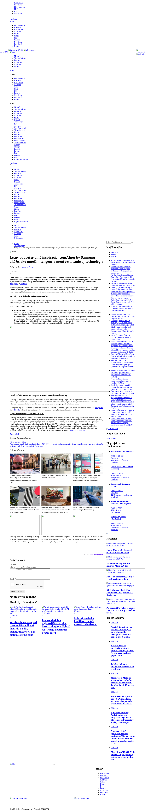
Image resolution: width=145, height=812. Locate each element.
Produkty (17, 149)
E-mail (31, 267)
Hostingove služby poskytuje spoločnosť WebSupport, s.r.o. (95, 802)
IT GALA (18, 27)
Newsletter (18, 13)
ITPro (16, 124)
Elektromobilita (19, 7)
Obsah (13, 579)
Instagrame (99, 408)
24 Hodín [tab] (114, 252)
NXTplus (17, 31)
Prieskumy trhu (19, 141)
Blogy (16, 36)
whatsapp (25, 267)
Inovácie (17, 151)
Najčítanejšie (18, 238)
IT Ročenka (18, 29)
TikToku (17, 410)
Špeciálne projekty (20, 128)
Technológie (18, 122)
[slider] (14, 269)
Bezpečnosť (18, 136)
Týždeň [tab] (113, 254)
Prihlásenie (13, 19)
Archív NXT (18, 62)
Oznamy (17, 145)
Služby (12, 21)
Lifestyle (17, 155)
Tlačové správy (19, 130)
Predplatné (18, 5)
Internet (17, 134)
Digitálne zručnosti (21, 159)
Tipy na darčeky (20, 58)
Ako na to (17, 126)
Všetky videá (111, 438)
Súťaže (16, 34)
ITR (15, 11)
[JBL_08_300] (112, 429)
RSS (15, 38)
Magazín (17, 56)
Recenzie (17, 60)
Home (16, 244)
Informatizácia (19, 138)
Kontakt (17, 46)
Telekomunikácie (20, 143)
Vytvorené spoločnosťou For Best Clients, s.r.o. (27, 802)
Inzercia (17, 40)
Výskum (17, 120)
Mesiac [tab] (113, 256)
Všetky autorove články (18, 442)
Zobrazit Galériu (15, 434)
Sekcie (12, 70)
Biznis (16, 132)
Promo (16, 153)
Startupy (17, 147)
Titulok (13, 565)
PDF (16, 9)
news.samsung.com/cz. (78, 430)
